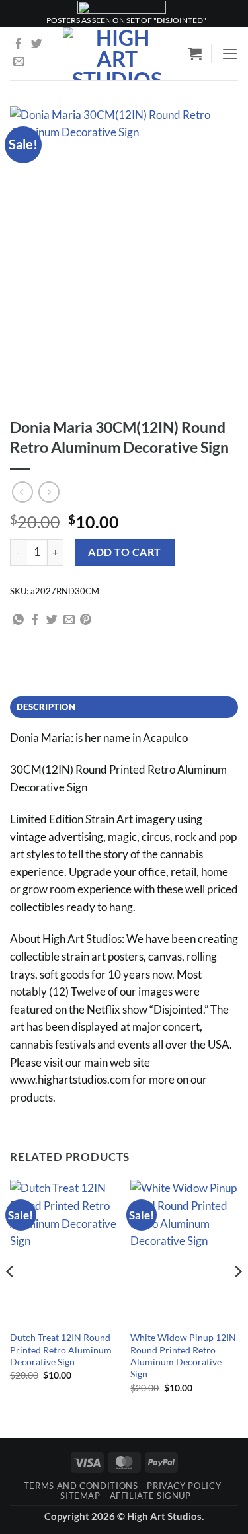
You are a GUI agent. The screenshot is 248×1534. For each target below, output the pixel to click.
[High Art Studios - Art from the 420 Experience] (117, 53)
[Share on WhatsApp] (18, 620)
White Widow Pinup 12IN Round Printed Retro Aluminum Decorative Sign (183, 1355)
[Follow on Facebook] (18, 44)
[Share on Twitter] (52, 620)
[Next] (237, 1297)
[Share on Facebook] (35, 620)
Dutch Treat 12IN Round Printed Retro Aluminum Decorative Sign (61, 1349)
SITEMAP (80, 1495)
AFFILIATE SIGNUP (150, 1495)
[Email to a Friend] (69, 620)
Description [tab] (46, 707)
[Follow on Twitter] (36, 44)
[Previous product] (49, 492)
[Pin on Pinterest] (85, 620)
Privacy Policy (184, 1485)
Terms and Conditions (81, 1485)
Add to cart (124, 551)
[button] (195, 53)
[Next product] (22, 492)
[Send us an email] (18, 62)
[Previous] (11, 1297)
